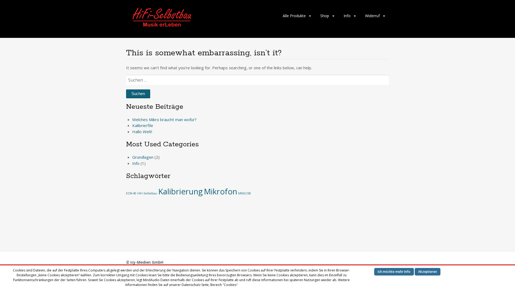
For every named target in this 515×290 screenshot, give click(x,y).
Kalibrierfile (142, 125)
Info (347, 15)
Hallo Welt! (142, 131)
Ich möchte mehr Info (394, 271)
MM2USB (244, 193)
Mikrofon (220, 191)
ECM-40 (131, 193)
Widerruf (372, 15)
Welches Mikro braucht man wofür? (164, 119)
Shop (324, 15)
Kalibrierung (180, 191)
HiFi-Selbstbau (147, 193)
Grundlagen (142, 157)
